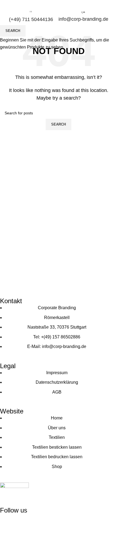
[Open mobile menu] (111, 5)
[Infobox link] (31, 17)
